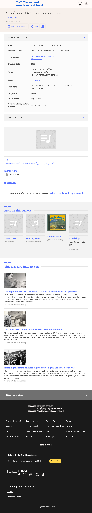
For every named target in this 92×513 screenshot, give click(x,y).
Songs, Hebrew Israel (12, 164)
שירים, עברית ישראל (28, 164)
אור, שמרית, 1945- (36, 59)
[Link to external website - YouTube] (37, 474)
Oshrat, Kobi (12, 17)
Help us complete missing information (67, 193)
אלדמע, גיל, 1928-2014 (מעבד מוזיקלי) (42, 56)
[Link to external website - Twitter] (24, 474)
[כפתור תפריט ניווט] (9, 4)
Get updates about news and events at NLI (24, 461)
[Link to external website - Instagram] (30, 474)
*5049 (10, 491)
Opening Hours (14, 496)
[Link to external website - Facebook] (19, 474)
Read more (45, 444)
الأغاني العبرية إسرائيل (45, 164)
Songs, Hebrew (35, 80)
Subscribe (55, 461)
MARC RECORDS (11, 183)
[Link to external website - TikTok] (43, 474)
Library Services (14, 395)
